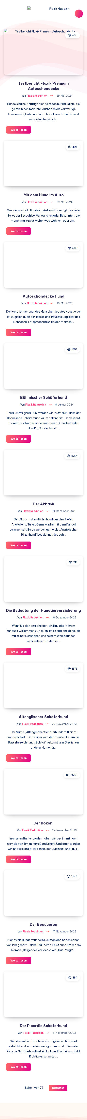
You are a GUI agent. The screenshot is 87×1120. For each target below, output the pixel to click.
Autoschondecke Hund (43, 296)
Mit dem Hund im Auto (43, 195)
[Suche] (79, 14)
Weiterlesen (21, 131)
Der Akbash (43, 504)
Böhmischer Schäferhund (43, 397)
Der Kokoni (43, 823)
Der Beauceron (43, 924)
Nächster (58, 1087)
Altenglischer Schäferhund (43, 716)
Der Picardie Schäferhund (43, 1025)
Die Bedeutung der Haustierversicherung (43, 610)
